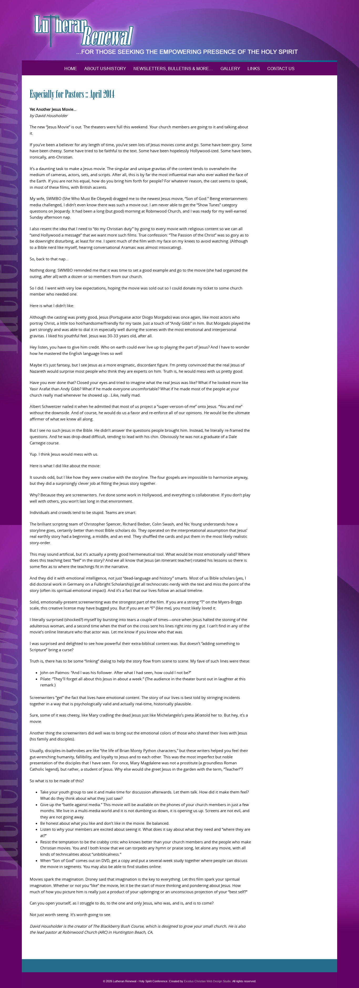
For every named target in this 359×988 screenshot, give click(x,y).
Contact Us (281, 68)
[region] (179, 31)
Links (254, 68)
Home (70, 68)
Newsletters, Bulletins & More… (173, 68)
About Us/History (105, 68)
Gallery (230, 68)
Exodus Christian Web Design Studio (207, 981)
